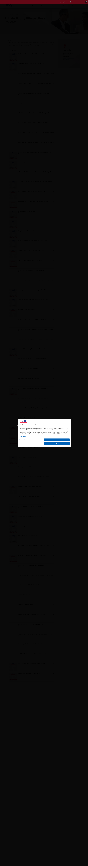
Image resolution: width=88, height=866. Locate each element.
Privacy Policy (23, 436)
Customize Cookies (23, 440)
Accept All (57, 443)
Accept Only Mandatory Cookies (57, 440)
